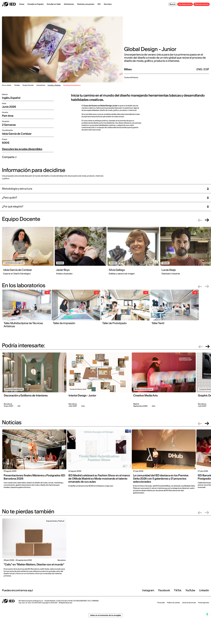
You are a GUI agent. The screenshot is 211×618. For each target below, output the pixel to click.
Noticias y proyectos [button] (85, 4)
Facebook (164, 590)
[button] (200, 220)
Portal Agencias (203, 603)
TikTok (177, 590)
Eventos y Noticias (54, 85)
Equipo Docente (28, 85)
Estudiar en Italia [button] (54, 4)
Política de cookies (173, 603)
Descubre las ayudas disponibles (22, 149)
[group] (28, 252)
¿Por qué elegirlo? (12, 206)
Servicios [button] (108, 4)
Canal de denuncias (189, 603)
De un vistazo (6, 85)
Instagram (148, 590)
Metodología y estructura (17, 188)
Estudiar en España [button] (36, 4)
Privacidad (161, 603)
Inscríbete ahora (185, 4)
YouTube (190, 590)
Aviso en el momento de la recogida (105, 615)
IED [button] (99, 4)
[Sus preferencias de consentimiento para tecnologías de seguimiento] (207, 614)
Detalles (17, 85)
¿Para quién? (9, 197)
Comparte (8, 157)
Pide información (201, 4)
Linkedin (204, 590)
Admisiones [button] (69, 4)
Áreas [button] (21, 4)
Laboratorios (40, 85)
